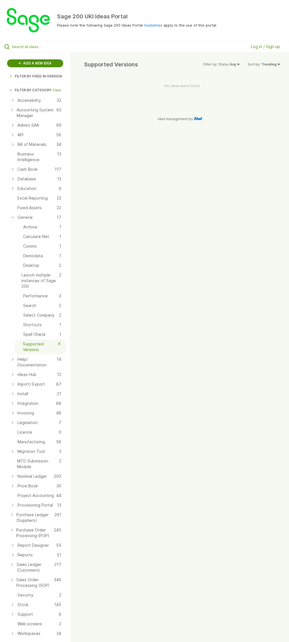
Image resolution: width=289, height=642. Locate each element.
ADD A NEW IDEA (37, 63)
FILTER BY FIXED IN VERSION (38, 76)
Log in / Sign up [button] (265, 46)
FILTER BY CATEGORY (33, 90)
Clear (56, 90)
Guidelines (153, 25)
